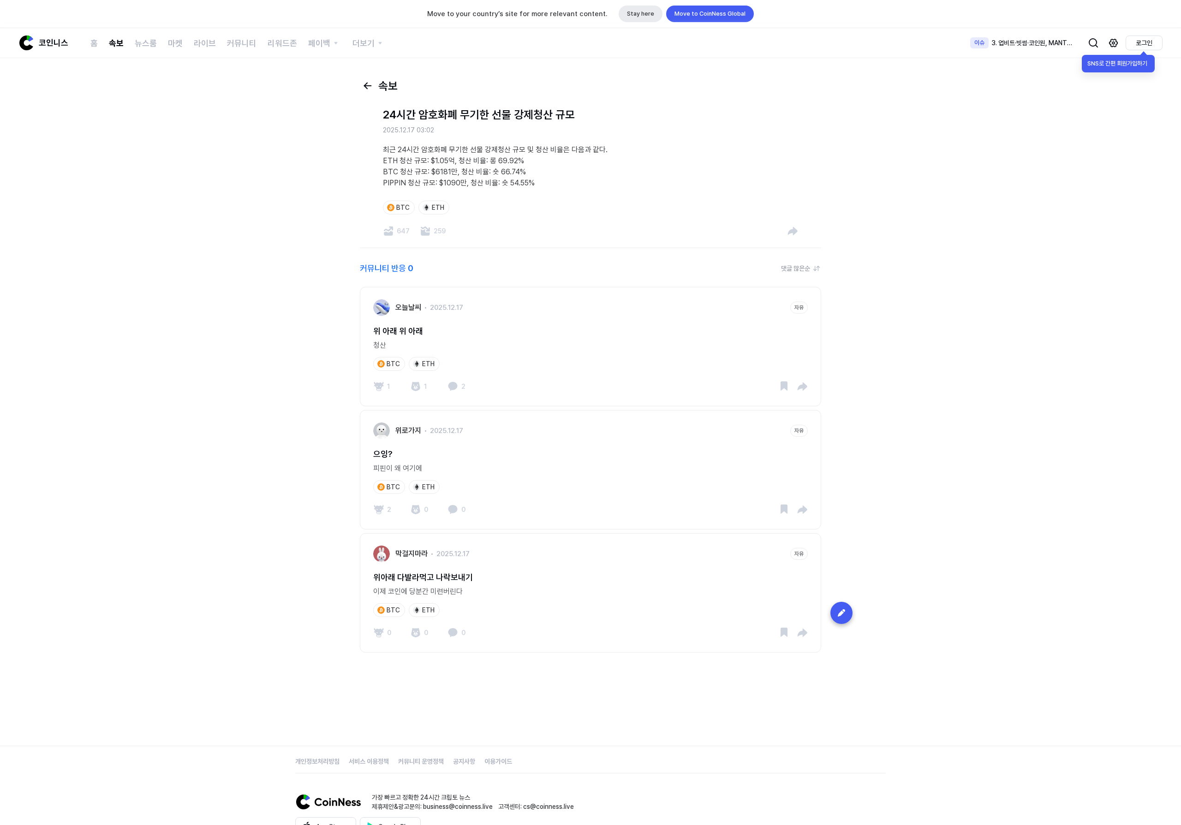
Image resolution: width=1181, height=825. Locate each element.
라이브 (205, 43)
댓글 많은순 (795, 268)
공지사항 (464, 761)
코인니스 (53, 42)
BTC (403, 207)
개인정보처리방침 (317, 761)
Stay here (640, 13)
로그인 (1144, 43)
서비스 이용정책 (369, 761)
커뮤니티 (241, 43)
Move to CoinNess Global (710, 13)
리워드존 (282, 43)
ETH (438, 207)
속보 (116, 43)
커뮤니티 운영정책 (421, 761)
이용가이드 (498, 761)
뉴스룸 (146, 43)
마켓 (175, 43)
